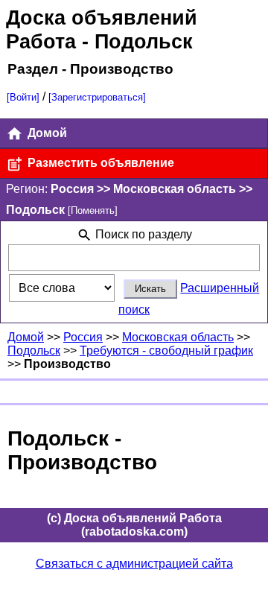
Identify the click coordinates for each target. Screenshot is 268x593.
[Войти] (23, 97)
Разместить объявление (99, 162)
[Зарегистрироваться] (97, 97)
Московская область (178, 337)
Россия (83, 337)
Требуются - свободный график (166, 350)
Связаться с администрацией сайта (134, 563)
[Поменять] (93, 210)
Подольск (33, 350)
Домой (46, 133)
